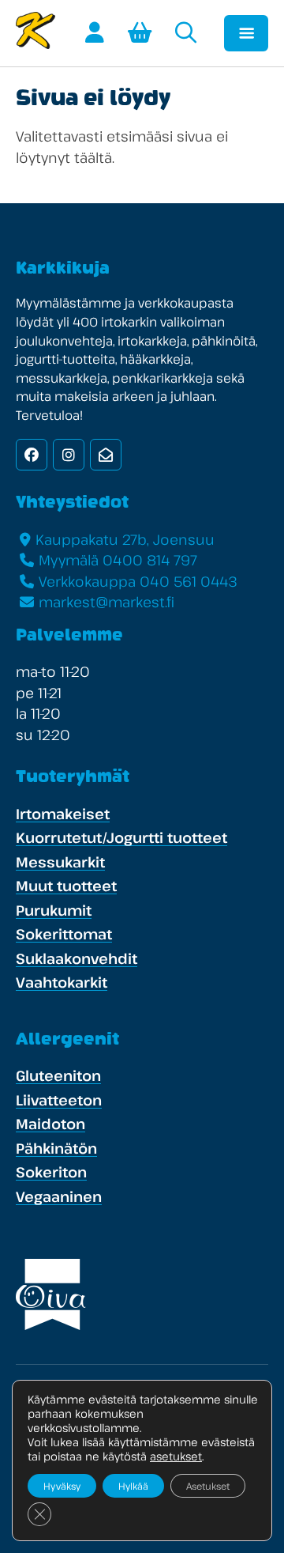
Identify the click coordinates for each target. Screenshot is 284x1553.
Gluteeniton (58, 1075)
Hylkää (133, 1485)
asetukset (176, 1456)
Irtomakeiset (63, 813)
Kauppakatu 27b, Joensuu (125, 539)
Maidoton (50, 1123)
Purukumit (54, 910)
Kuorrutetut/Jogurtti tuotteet (121, 837)
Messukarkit (60, 861)
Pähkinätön (56, 1148)
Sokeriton (51, 1171)
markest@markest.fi (106, 601)
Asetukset (208, 1485)
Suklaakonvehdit (76, 958)
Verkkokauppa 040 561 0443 (138, 581)
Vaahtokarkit (61, 982)
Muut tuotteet (66, 885)
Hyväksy (61, 1485)
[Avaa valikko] (246, 33)
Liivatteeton (59, 1099)
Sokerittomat (64, 933)
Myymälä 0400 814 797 (118, 559)
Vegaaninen (59, 1196)
